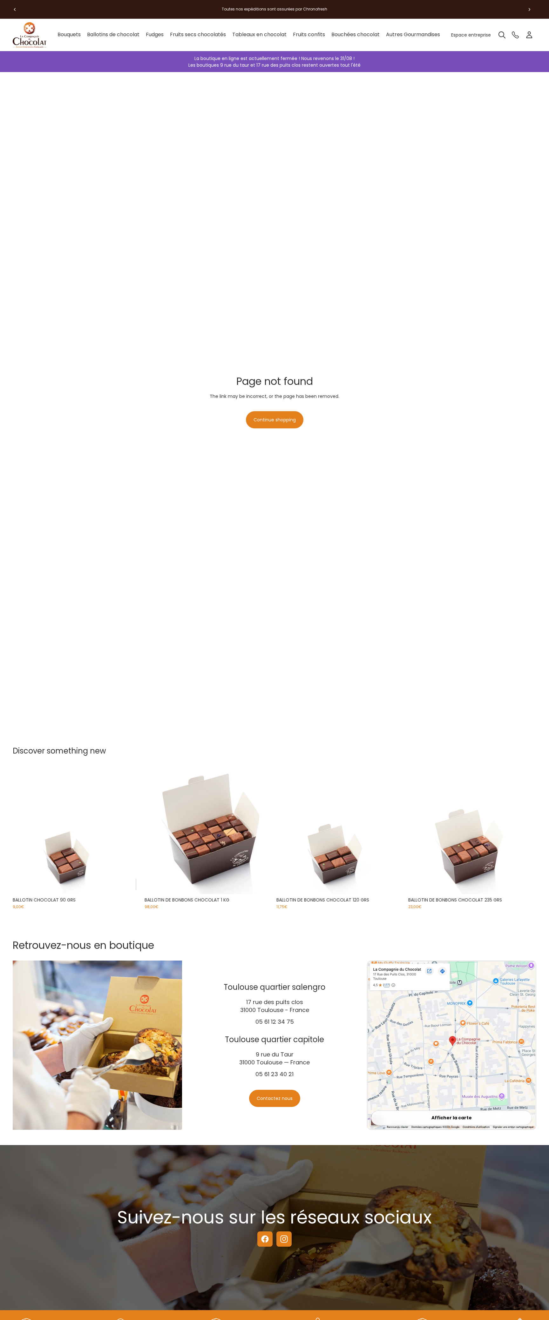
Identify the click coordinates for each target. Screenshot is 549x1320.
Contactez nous (275, 1098)
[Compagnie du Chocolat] (32, 35)
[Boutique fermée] (136, 884)
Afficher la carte (451, 1118)
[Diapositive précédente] (15, 9)
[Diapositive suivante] (529, 9)
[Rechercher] (502, 35)
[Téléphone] (515, 35)
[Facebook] (265, 1239)
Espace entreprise (471, 35)
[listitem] (413, 35)
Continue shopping (275, 420)
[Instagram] (284, 1239)
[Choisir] (262, 884)
